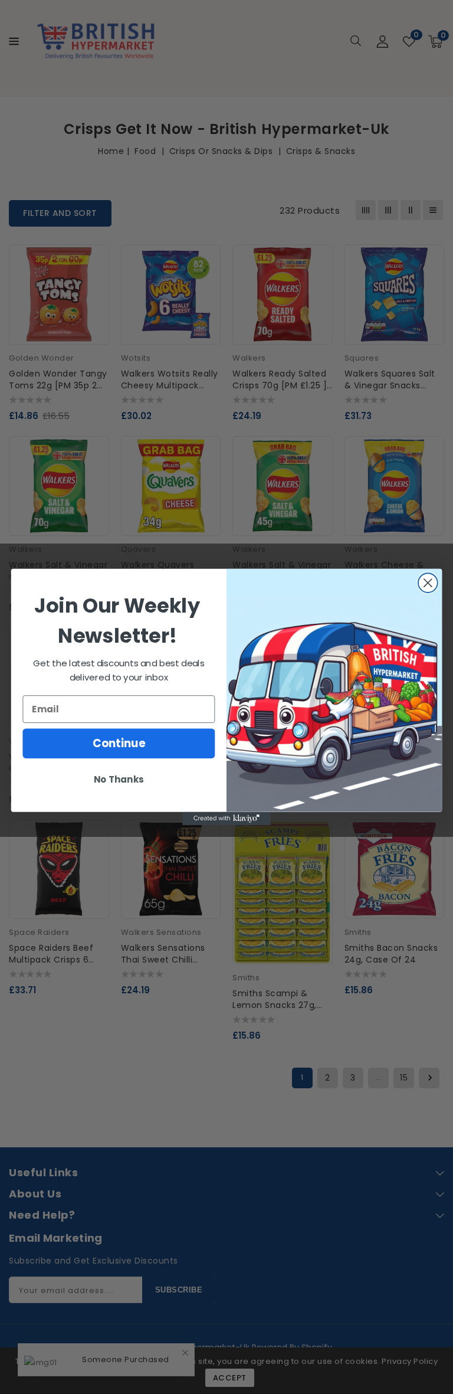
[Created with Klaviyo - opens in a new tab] (226, 818)
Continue (119, 743)
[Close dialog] (428, 583)
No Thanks (118, 779)
